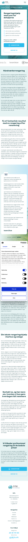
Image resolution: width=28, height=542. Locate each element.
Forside (14, 493)
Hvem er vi (14, 499)
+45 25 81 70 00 (15, 45)
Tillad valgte (14, 293)
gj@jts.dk (14, 484)
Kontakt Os (14, 50)
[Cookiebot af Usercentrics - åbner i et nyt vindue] (20, 243)
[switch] (24, 274)
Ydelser (14, 495)
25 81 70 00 (14, 482)
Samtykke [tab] (5, 246)
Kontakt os (14, 503)
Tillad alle (14, 289)
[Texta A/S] (15, 63)
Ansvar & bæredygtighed (14, 501)
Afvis (14, 298)
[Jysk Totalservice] (5, 2)
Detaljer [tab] (14, 246)
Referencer (14, 497)
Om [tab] (23, 246)
